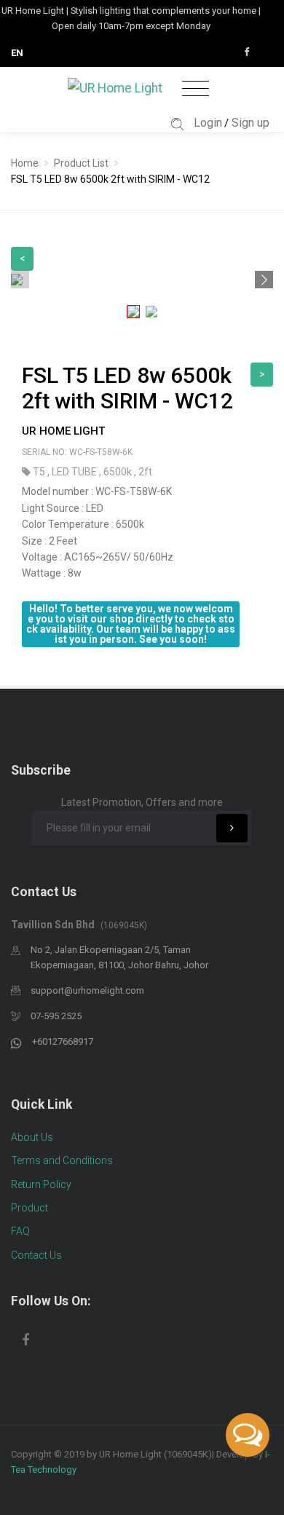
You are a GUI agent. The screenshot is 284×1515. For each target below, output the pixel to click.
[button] (264, 280)
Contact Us (36, 1255)
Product (29, 1208)
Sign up (250, 123)
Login (208, 123)
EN (17, 52)
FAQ (20, 1231)
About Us (32, 1137)
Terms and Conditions (62, 1160)
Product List (81, 163)
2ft (145, 472)
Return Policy (41, 1184)
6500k (118, 472)
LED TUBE (75, 472)
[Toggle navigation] (195, 89)
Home (25, 163)
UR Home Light (63, 431)
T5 (40, 472)
